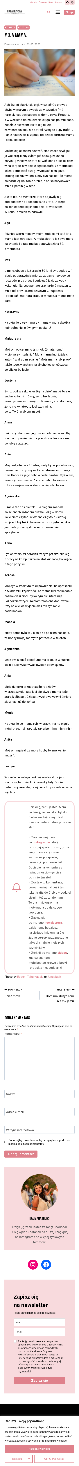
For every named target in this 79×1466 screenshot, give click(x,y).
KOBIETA (10, 27)
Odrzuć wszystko (54, 1458)
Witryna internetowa (20, 1130)
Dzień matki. (14, 993)
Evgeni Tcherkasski (30, 977)
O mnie (33, 2)
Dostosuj (17, 1458)
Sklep (69, 12)
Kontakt (58, 2)
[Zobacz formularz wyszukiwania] (49, 12)
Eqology (43, 2)
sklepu (62, 953)
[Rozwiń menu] (57, 12)
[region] (39, 1441)
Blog (51, 2)
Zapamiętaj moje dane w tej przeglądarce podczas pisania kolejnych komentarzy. (39, 1142)
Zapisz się (39, 1380)
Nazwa (10, 1094)
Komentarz (13, 1034)
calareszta (17, 44)
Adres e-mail (15, 1112)
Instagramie (41, 842)
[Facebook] (67, 2)
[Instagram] (72, 2)
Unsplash (54, 977)
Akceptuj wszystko (40, 1448)
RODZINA (23, 27)
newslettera (53, 922)
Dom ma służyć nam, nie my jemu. (60, 995)
